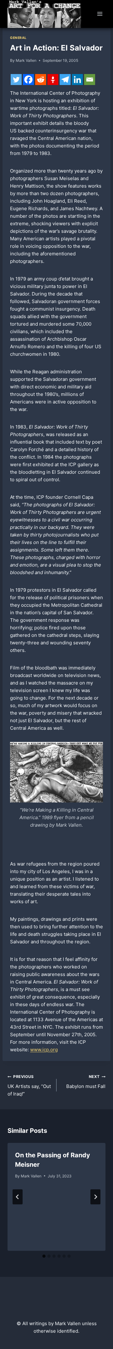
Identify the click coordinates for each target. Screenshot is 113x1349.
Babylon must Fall (85, 1081)
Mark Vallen (26, 60)
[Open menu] (99, 14)
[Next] (95, 1196)
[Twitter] (16, 79)
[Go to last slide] (18, 1196)
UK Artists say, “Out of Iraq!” (29, 1085)
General (18, 38)
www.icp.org (44, 1050)
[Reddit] (40, 79)
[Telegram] (65, 79)
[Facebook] (28, 79)
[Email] (89, 79)
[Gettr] (52, 79)
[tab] (44, 1256)
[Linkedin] (77, 79)
